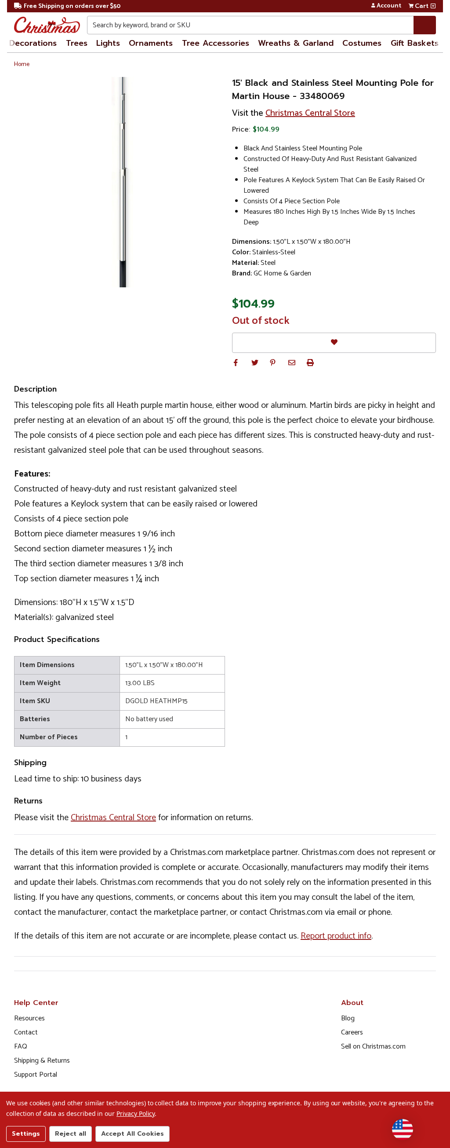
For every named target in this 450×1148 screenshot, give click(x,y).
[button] (235, 362)
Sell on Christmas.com (373, 1047)
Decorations (33, 43)
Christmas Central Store (310, 113)
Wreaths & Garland (296, 43)
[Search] (425, 25)
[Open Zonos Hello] (402, 1129)
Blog (348, 1018)
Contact (26, 1032)
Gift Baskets (415, 43)
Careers (352, 1032)
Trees (76, 43)
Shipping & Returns (42, 1061)
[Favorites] (334, 342)
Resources (29, 1018)
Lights (108, 43)
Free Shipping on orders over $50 (72, 6)
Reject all (70, 1133)
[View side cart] (433, 6)
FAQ (20, 1047)
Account (389, 6)
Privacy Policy (135, 1113)
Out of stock (261, 321)
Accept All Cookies (132, 1133)
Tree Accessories (215, 43)
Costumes (361, 43)
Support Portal (35, 1075)
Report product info (336, 936)
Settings (26, 1133)
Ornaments (151, 43)
